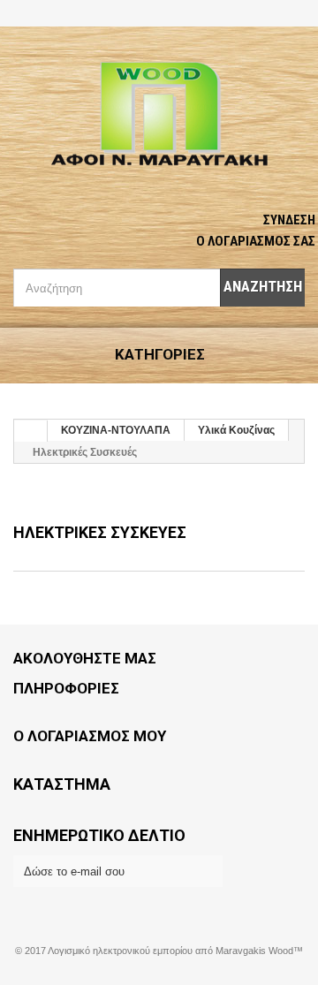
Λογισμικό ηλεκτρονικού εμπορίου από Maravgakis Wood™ (175, 950)
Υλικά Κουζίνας (236, 430)
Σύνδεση (289, 220)
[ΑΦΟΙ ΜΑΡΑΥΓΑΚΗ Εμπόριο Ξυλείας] (159, 115)
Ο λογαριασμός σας (255, 241)
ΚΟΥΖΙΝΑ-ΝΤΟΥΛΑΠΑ (115, 430)
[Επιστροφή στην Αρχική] (31, 431)
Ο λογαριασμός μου (89, 736)
